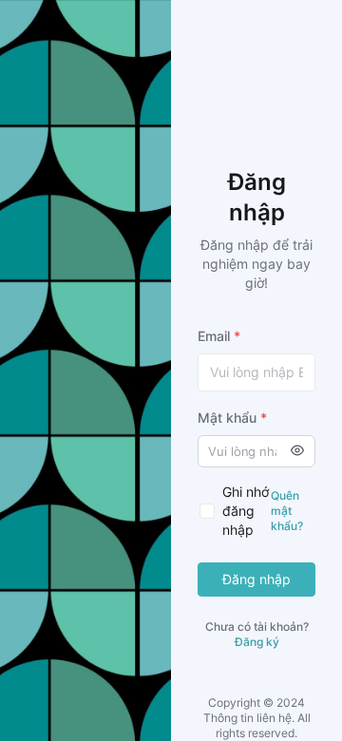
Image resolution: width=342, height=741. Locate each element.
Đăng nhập (256, 579)
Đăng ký (257, 642)
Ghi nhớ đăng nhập (245, 511)
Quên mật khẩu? (287, 510)
